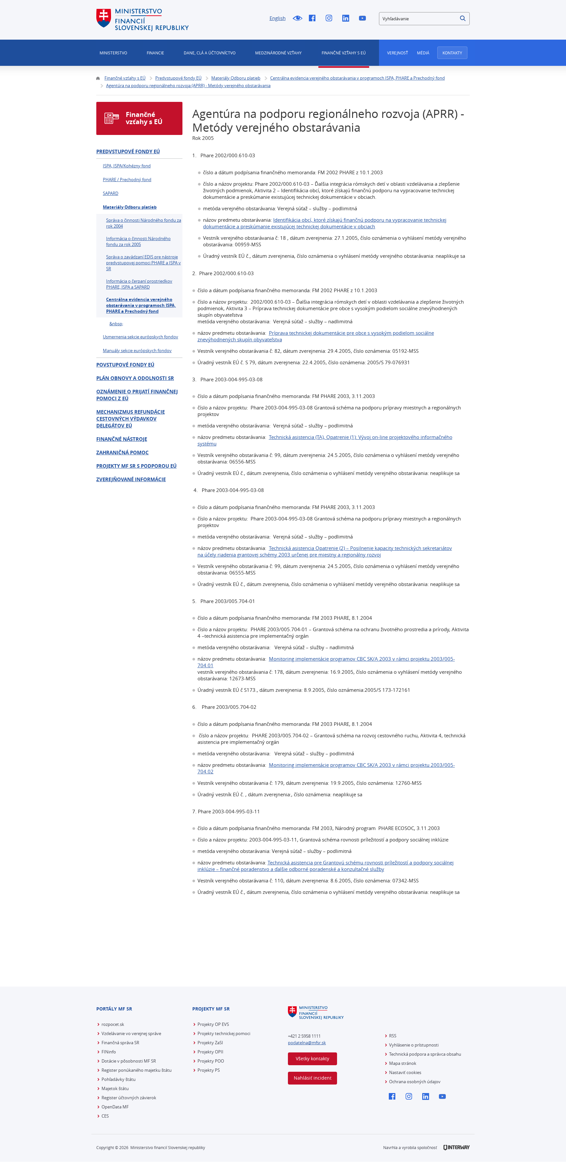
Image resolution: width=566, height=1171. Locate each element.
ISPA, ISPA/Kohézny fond (127, 166)
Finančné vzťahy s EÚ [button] (344, 52)
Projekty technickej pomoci (224, 1033)
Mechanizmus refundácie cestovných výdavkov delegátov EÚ (130, 418)
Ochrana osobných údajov (415, 1082)
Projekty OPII (210, 1052)
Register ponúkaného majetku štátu (137, 1070)
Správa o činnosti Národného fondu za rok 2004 (143, 223)
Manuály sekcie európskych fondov (137, 350)
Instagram (331, 19)
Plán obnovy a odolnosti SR (135, 378)
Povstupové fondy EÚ (125, 364)
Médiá (423, 52)
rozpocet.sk (113, 1024)
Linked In (347, 19)
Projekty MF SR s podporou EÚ (136, 466)
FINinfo (109, 1052)
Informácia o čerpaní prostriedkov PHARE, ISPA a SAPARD (139, 284)
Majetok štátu (115, 1088)
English (278, 18)
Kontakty (452, 52)
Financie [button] (155, 52)
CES (105, 1116)
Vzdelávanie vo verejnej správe (131, 1033)
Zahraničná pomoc (122, 452)
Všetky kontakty (312, 1058)
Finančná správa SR (120, 1043)
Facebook (314, 19)
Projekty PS (209, 1070)
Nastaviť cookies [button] (405, 1072)
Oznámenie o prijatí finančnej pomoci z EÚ (137, 395)
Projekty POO (211, 1061)
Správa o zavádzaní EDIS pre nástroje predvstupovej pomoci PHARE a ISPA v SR (143, 263)
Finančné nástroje (121, 439)
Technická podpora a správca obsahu (425, 1054)
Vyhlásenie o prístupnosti (414, 1045)
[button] (463, 18)
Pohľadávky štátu (119, 1079)
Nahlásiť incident (312, 1078)
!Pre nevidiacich (297, 19)
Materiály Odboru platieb (130, 207)
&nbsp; (116, 324)
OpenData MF (115, 1107)
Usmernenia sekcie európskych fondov (140, 337)
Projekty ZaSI (210, 1043)
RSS (392, 1036)
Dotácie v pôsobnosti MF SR (129, 1061)
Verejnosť (397, 52)
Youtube (364, 19)
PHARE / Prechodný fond (127, 179)
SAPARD (110, 193)
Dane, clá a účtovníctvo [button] (210, 52)
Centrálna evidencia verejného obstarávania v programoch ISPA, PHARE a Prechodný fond (141, 305)
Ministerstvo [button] (113, 52)
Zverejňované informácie (131, 479)
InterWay (456, 1147)
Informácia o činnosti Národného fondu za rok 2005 (138, 241)
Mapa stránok (402, 1063)
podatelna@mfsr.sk (307, 1043)
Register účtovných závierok (129, 1098)
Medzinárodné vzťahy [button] (278, 52)
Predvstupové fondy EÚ (128, 151)
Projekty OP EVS (213, 1024)
